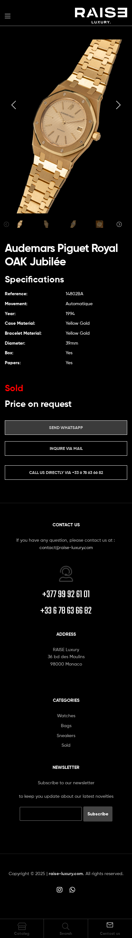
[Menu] (7, 15)
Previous (6, 224)
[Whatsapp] (72, 890)
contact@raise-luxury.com (66, 547)
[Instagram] (59, 890)
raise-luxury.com (66, 873)
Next (119, 224)
